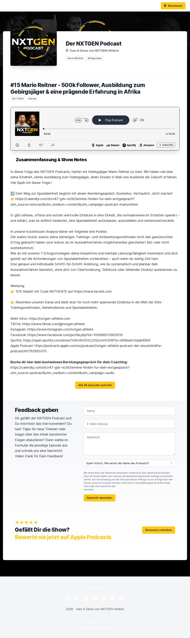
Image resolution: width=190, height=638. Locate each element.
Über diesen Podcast (86, 5)
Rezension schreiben (158, 529)
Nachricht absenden (99, 497)
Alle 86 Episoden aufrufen (95, 385)
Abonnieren (175, 5)
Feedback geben (143, 5)
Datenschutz (95, 587)
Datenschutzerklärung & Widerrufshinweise (140, 486)
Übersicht (60, 5)
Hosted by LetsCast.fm (95, 622)
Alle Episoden (116, 5)
